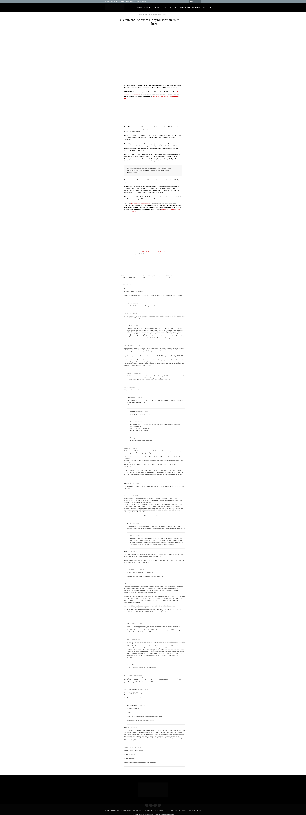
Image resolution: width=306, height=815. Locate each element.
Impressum (192, 810)
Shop (175, 7)
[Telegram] (108, 86)
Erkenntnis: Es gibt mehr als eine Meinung (138, 254)
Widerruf (184, 810)
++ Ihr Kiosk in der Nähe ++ (126, 1)
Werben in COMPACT (141, 1)
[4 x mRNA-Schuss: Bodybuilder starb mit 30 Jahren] (153, 81)
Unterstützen (196, 7)
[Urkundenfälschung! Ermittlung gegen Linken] (153, 268)
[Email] (108, 94)
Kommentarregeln (138, 810)
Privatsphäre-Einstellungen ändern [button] (166, 814)
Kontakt (107, 1)
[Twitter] (108, 90)
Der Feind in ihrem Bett (162, 254)
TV (165, 7)
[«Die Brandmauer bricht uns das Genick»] (175, 268)
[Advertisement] (153, 112)
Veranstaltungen (184, 7)
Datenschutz (148, 810)
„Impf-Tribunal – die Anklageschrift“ (141, 203)
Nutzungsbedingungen (161, 810)
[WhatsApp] (108, 98)
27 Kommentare (162, 28)
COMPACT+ (157, 7)
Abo (169, 7)
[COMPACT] (115, 8)
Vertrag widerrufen (174, 810)
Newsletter (114, 1)
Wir (204, 7)
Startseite (141, 14)
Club (209, 7)
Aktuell (139, 7)
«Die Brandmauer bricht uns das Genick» (174, 276)
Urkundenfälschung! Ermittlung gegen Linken (153, 276)
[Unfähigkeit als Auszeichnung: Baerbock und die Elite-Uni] (130, 268)
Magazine (147, 7)
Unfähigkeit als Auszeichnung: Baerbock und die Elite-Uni (128, 276)
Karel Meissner (145, 28)
